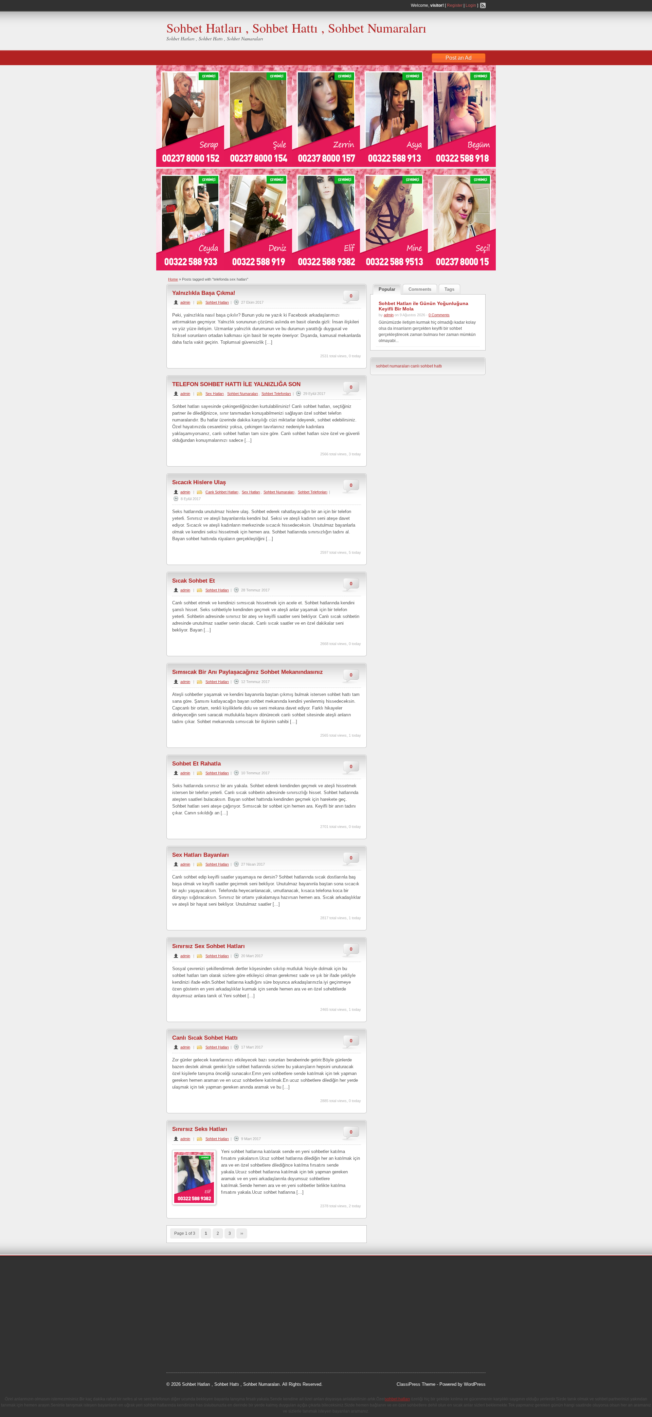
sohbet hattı (211, 1277)
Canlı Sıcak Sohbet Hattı (205, 1038)
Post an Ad (459, 58)
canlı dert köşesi (199, 1320)
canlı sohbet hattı (426, 366)
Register (455, 5)
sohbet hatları (186, 1294)
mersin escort (200, 1345)
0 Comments (439, 315)
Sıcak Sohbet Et (193, 581)
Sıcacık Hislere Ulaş (199, 482)
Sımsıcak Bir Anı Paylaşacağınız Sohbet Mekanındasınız (247, 672)
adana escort (185, 1269)
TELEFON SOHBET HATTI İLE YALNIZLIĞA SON (236, 384)
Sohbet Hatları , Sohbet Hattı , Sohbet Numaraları (296, 27)
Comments (420, 289)
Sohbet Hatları (217, 302)
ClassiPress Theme (416, 1384)
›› (241, 1233)
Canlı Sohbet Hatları (221, 492)
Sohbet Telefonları (276, 394)
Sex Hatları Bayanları (200, 855)
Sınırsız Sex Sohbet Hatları (208, 946)
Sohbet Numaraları (242, 394)
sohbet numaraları (393, 366)
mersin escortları (200, 1337)
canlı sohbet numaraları (196, 1312)
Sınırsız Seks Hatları (199, 1129)
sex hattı (228, 1320)
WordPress (475, 1384)
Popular (387, 289)
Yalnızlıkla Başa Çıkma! (203, 293)
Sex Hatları (214, 394)
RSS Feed (483, 5)
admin (185, 302)
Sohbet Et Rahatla (196, 763)
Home (173, 279)
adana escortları (218, 1269)
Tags (449, 289)
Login (471, 5)
